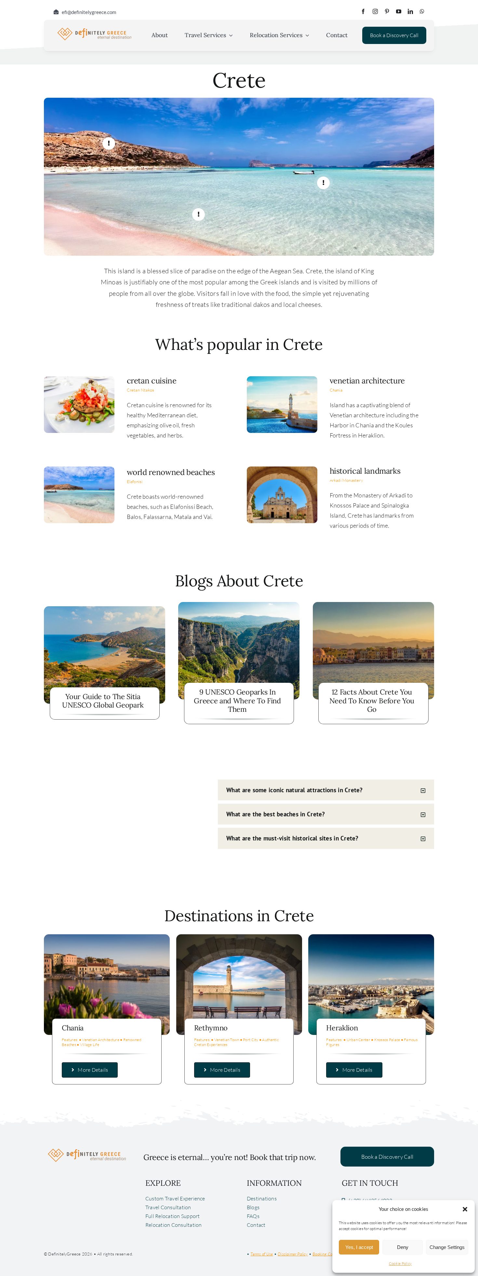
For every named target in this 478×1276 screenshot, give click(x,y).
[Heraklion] (371, 937)
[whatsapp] (422, 11)
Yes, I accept (359, 1247)
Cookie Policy (400, 1263)
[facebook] (363, 11)
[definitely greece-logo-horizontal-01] (94, 29)
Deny (402, 1247)
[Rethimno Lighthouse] (239, 937)
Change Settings (447, 1247)
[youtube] (398, 11)
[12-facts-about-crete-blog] (373, 605)
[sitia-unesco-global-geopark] (104, 609)
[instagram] (375, 11)
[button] (465, 1209)
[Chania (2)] (107, 937)
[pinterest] (387, 11)
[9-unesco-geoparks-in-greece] (238, 605)
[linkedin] (410, 11)
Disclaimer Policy (293, 1253)
